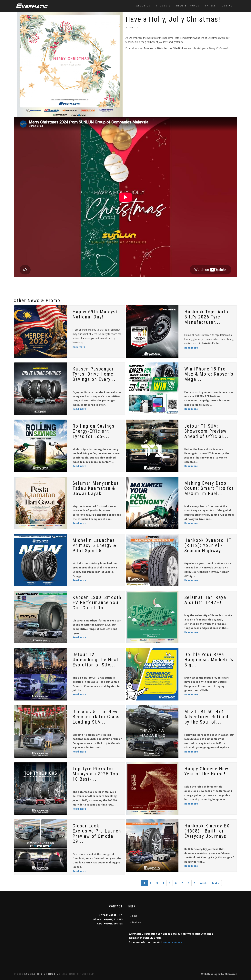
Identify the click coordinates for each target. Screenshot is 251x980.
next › (203, 883)
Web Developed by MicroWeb (219, 974)
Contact (228, 5)
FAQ (134, 916)
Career (210, 5)
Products (163, 5)
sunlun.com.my (172, 942)
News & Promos (187, 5)
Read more (79, 346)
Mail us (136, 922)
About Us (143, 5)
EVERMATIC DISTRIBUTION (42, 974)
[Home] (32, 6)
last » (215, 883)
